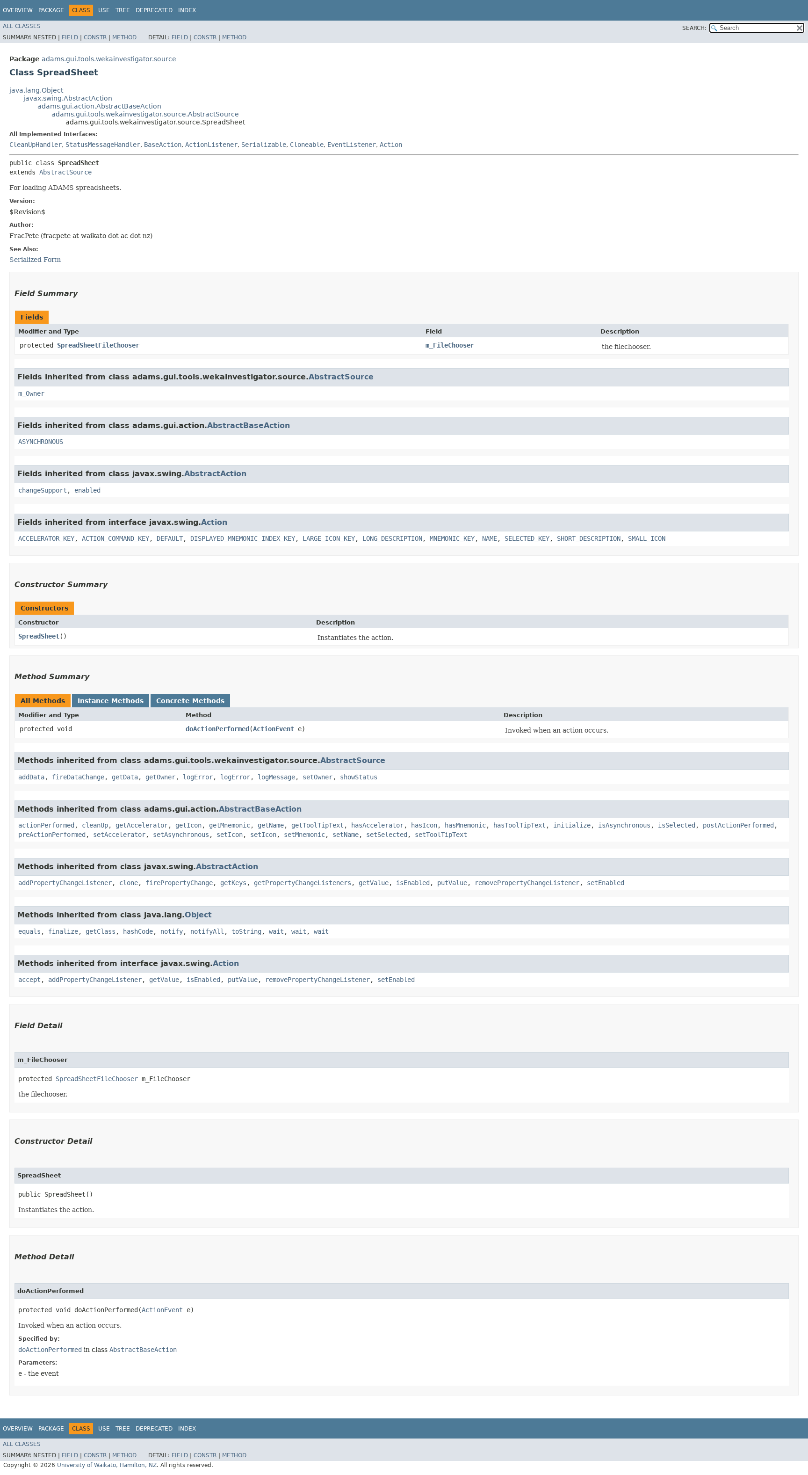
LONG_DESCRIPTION (392, 538)
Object (198, 914)
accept (29, 979)
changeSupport (42, 490)
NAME (489, 538)
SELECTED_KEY (527, 538)
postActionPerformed (738, 825)
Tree (122, 10)
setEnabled (605, 882)
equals (29, 931)
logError (198, 777)
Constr (95, 37)
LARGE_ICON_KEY (329, 538)
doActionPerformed (217, 729)
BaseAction (162, 144)
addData (31, 777)
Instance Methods (111, 701)
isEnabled (413, 882)
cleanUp (95, 825)
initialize (572, 825)
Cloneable (307, 144)
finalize (63, 931)
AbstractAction (215, 473)
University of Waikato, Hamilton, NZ (107, 1465)
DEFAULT (170, 538)
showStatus (358, 777)
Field (70, 37)
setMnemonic (304, 834)
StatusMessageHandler (102, 144)
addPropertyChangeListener (65, 882)
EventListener (351, 144)
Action (391, 144)
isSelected (676, 825)
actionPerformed (46, 825)
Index (187, 10)
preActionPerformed (52, 834)
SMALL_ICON (646, 538)
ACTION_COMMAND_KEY (115, 538)
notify (171, 931)
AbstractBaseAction (248, 425)
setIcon (229, 834)
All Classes (22, 26)
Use (104, 10)
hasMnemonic (465, 825)
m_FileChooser (450, 345)
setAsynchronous (181, 834)
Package (51, 10)
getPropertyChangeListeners (302, 882)
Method (124, 37)
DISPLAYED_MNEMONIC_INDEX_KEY (242, 538)
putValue (452, 882)
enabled (87, 490)
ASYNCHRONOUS (40, 441)
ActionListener (211, 144)
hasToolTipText (519, 825)
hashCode (138, 931)
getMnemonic (229, 825)
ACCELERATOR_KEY (46, 538)
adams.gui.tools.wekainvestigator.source (109, 59)
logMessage (276, 777)
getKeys (233, 882)
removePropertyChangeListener (527, 882)
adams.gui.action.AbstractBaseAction (99, 106)
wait (276, 931)
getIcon (188, 825)
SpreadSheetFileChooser (98, 345)
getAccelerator (141, 825)
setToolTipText (441, 834)
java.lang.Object (36, 90)
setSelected (386, 834)
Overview (18, 10)
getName (271, 825)
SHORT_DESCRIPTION (588, 538)
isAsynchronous (624, 825)
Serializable (263, 144)
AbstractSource (65, 172)
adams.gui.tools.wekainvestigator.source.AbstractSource (145, 114)
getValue (374, 882)
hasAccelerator (377, 825)
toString (246, 931)
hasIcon (424, 825)
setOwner (317, 777)
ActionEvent (273, 729)
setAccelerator (119, 834)
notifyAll (207, 931)
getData (125, 777)
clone (128, 882)
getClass (100, 931)
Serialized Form (35, 259)
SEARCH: (694, 28)
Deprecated (154, 10)
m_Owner (31, 393)
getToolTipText (317, 825)
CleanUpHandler (35, 144)
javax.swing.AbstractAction (67, 98)
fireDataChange (78, 777)
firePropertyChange (179, 882)
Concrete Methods (190, 701)
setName (345, 834)
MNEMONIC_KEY (452, 538)
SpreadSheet (38, 636)
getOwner (160, 777)
